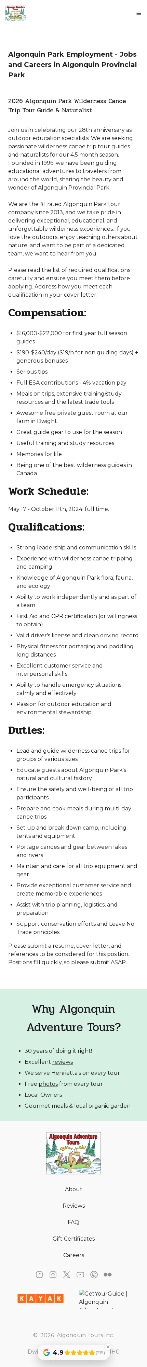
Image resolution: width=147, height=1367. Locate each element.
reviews (62, 1062)
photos (48, 1084)
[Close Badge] (108, 1346)
